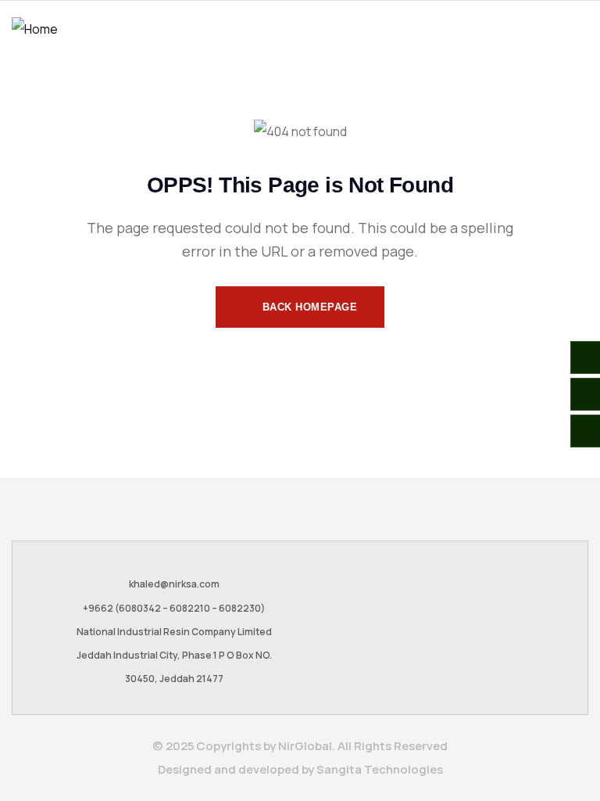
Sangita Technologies (379, 769)
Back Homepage (308, 307)
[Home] (35, 29)
